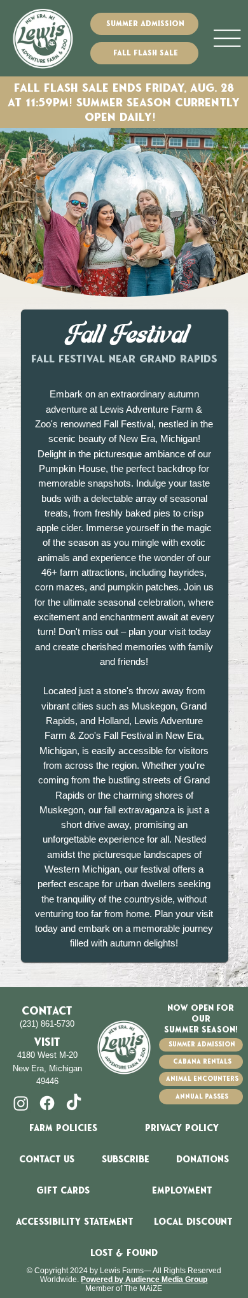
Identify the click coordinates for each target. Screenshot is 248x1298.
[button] (125, 1159)
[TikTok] (73, 1103)
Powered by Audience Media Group (144, 1279)
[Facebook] (47, 1103)
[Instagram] (21, 1103)
